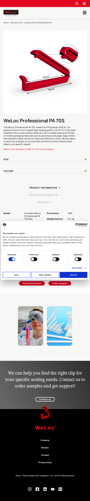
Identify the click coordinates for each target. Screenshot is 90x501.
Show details (77, 268)
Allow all (73, 275)
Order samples (59, 283)
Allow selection (45, 275)
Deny (16, 275)
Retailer (45, 447)
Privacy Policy (45, 462)
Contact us (45, 399)
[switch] (34, 259)
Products (45, 440)
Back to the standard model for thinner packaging (28, 149)
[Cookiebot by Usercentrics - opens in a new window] (77, 224)
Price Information (32, 283)
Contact (45, 455)
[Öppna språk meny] (84, 3)
